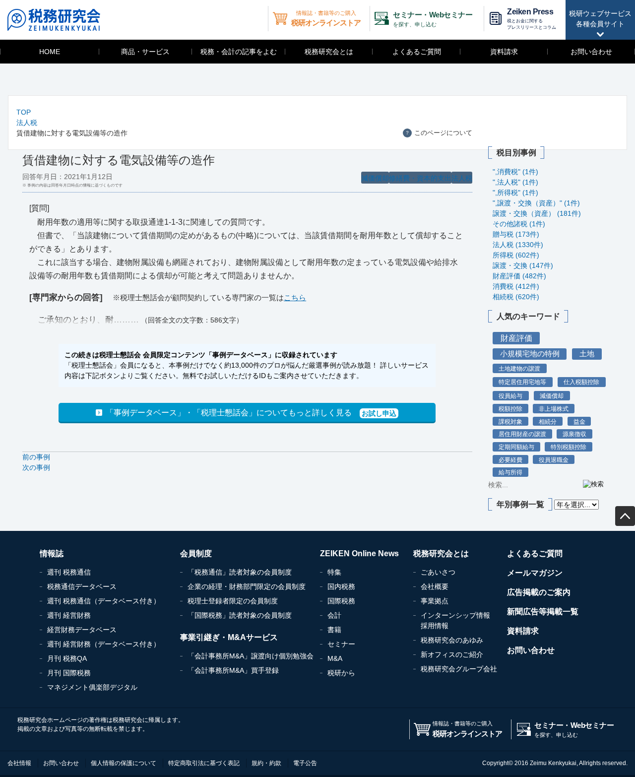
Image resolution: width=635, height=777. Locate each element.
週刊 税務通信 (69, 572)
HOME (49, 52)
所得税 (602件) (516, 255)
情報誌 (52, 553)
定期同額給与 (516, 447)
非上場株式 (554, 408)
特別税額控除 (568, 447)
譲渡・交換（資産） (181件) (537, 213)
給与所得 (510, 472)
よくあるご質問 (416, 52)
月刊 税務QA (67, 658)
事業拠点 (434, 601)
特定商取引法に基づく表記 (204, 763)
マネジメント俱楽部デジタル (92, 687)
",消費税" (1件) (515, 172)
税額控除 (510, 408)
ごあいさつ (438, 572)
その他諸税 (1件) (519, 224)
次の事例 (36, 467)
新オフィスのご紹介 (452, 654)
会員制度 (196, 553)
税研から (341, 673)
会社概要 (434, 586)
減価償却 (375, 178)
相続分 (548, 421)
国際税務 (341, 601)
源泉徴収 (574, 434)
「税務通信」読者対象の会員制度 (240, 572)
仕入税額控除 (581, 382)
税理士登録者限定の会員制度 (233, 601)
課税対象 (510, 421)
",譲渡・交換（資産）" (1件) (536, 203)
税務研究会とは (329, 52)
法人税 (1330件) (518, 245)
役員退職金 (554, 459)
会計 (334, 615)
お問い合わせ (591, 52)
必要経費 (510, 459)
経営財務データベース (82, 630)
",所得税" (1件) (515, 192)
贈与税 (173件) (516, 234)
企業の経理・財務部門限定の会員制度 (247, 586)
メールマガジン (535, 573)
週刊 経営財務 (69, 615)
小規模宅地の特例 (530, 354)
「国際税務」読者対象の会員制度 (240, 615)
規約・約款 (266, 763)
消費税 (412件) (516, 286)
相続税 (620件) (516, 297)
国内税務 (341, 586)
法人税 (26, 123)
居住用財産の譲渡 (522, 434)
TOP (23, 112)
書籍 (334, 630)
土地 (586, 354)
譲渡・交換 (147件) (523, 265)
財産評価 (516, 338)
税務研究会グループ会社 (459, 669)
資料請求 (504, 52)
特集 (334, 572)
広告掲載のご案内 (539, 592)
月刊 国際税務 (69, 673)
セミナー (341, 644)
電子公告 (305, 763)
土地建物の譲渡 (519, 368)
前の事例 (36, 457)
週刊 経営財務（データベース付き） (103, 644)
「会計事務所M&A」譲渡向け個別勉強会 (251, 656)
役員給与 (510, 395)
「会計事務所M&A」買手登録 (233, 670)
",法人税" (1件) (515, 182)
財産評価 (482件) (519, 276)
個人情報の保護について (123, 763)
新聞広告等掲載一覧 (542, 611)
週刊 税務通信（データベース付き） (103, 601)
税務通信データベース (82, 586)
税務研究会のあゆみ (452, 640)
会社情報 (19, 763)
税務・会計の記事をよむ (238, 52)
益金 (579, 421)
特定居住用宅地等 (522, 382)
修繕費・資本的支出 (420, 178)
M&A (334, 658)
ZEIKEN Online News (359, 553)
